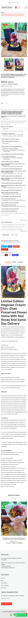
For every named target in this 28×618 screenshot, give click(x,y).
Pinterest (5, 249)
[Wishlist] (12, 234)
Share (10, 246)
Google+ (17, 246)
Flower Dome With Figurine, (7, 241)
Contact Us (3, 588)
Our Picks (18, 241)
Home (2, 12)
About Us (3, 578)
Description (8, 262)
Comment (20, 262)
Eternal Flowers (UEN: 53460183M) (18, 611)
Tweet (4, 246)
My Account (12, 2)
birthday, (17, 240)
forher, (14, 241)
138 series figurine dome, (9, 240)
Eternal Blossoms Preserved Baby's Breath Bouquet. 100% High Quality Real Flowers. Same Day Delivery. (14, 539)
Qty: (2, 103)
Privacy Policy (4, 583)
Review (14, 262)
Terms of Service (5, 585)
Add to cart (6, 235)
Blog (2, 580)
